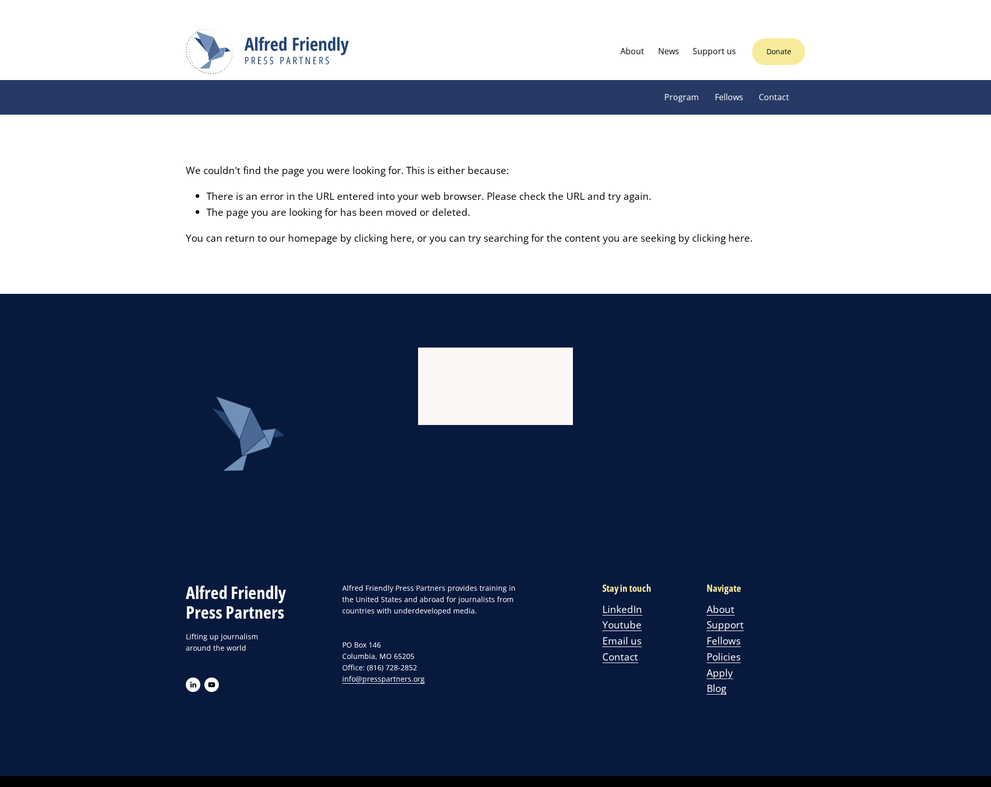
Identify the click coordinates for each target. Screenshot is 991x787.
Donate (778, 51)
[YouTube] (211, 685)
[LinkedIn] (193, 685)
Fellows (729, 97)
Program (681, 97)
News (668, 51)
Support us (714, 51)
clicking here (383, 238)
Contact (774, 97)
